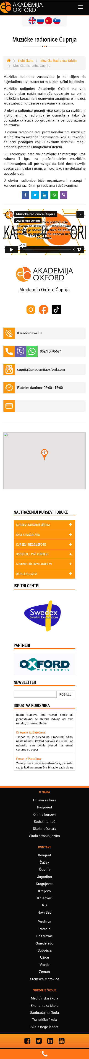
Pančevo (44, 921)
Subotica (45, 950)
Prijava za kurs (44, 800)
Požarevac (44, 936)
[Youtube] (62, 1040)
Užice (44, 957)
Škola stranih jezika (44, 835)
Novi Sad (44, 912)
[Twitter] (39, 1040)
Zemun (44, 971)
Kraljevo (44, 891)
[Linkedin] (50, 1040)
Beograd (44, 855)
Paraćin (44, 929)
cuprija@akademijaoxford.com (41, 369)
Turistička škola (44, 1019)
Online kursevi (44, 814)
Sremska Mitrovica (44, 979)
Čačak (44, 862)
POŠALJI (65, 694)
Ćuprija (44, 869)
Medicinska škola (44, 998)
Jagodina (44, 876)
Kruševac (44, 898)
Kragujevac (44, 883)
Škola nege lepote (45, 1026)
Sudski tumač (44, 821)
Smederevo (44, 943)
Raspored (44, 807)
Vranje (45, 964)
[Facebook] (27, 1040)
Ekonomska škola (44, 1005)
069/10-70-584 (50, 351)
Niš (44, 905)
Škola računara (44, 828)
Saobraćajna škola (44, 1012)
